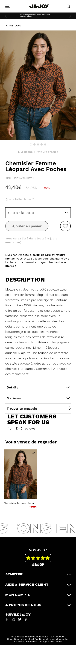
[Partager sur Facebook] (6, 619)
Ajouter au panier (26, 226)
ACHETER (14, 574)
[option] (34, 16)
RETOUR (15, 25)
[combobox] (38, 212)
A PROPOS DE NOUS (23, 605)
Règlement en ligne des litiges (44, 641)
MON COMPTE (18, 595)
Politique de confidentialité (51, 639)
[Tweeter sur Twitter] (19, 619)
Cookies (19, 641)
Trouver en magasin (22, 408)
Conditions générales (20, 639)
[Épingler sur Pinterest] (26, 619)
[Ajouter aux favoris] (65, 226)
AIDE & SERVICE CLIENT (26, 584)
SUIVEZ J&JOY (18, 614)
